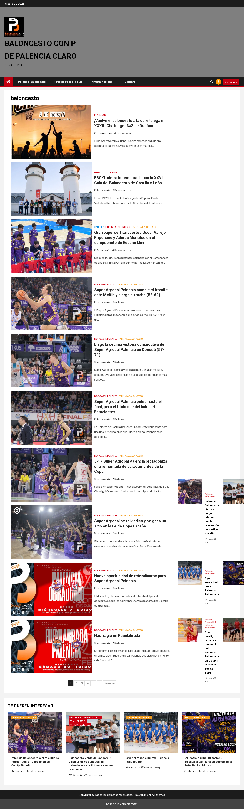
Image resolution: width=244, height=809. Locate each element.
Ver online (231, 81)
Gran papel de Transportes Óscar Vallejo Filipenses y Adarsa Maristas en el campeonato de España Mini (130, 237)
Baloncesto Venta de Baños (85, 717)
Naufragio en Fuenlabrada (117, 635)
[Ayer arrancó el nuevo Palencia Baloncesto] (190, 573)
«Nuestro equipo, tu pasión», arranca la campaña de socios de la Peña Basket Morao (208, 761)
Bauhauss (119, 302)
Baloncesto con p (125, 133)
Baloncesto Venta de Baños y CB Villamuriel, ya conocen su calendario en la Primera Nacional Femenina (91, 763)
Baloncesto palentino (107, 172)
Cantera (130, 81)
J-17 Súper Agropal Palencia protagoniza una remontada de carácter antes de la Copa (130, 466)
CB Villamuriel (77, 721)
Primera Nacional (101, 81)
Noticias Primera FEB (67, 81)
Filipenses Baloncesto (118, 227)
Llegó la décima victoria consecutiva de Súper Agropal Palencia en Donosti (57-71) (129, 349)
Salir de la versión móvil (122, 804)
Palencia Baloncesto (32, 81)
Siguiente (109, 683)
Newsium (140, 794)
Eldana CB (100, 115)
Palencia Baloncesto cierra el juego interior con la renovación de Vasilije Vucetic (35, 761)
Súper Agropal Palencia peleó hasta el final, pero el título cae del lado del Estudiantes (128, 406)
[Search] (211, 81)
